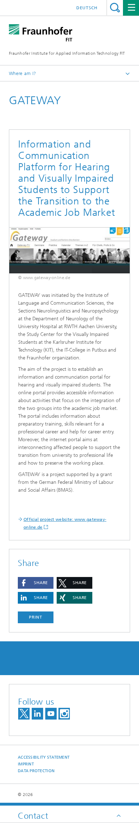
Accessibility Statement (44, 757)
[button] (35, 583)
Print (35, 617)
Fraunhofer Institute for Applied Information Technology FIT (67, 53)
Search (115, 7)
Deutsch (87, 7)
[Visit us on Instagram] (64, 714)
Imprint (26, 764)
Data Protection (36, 771)
